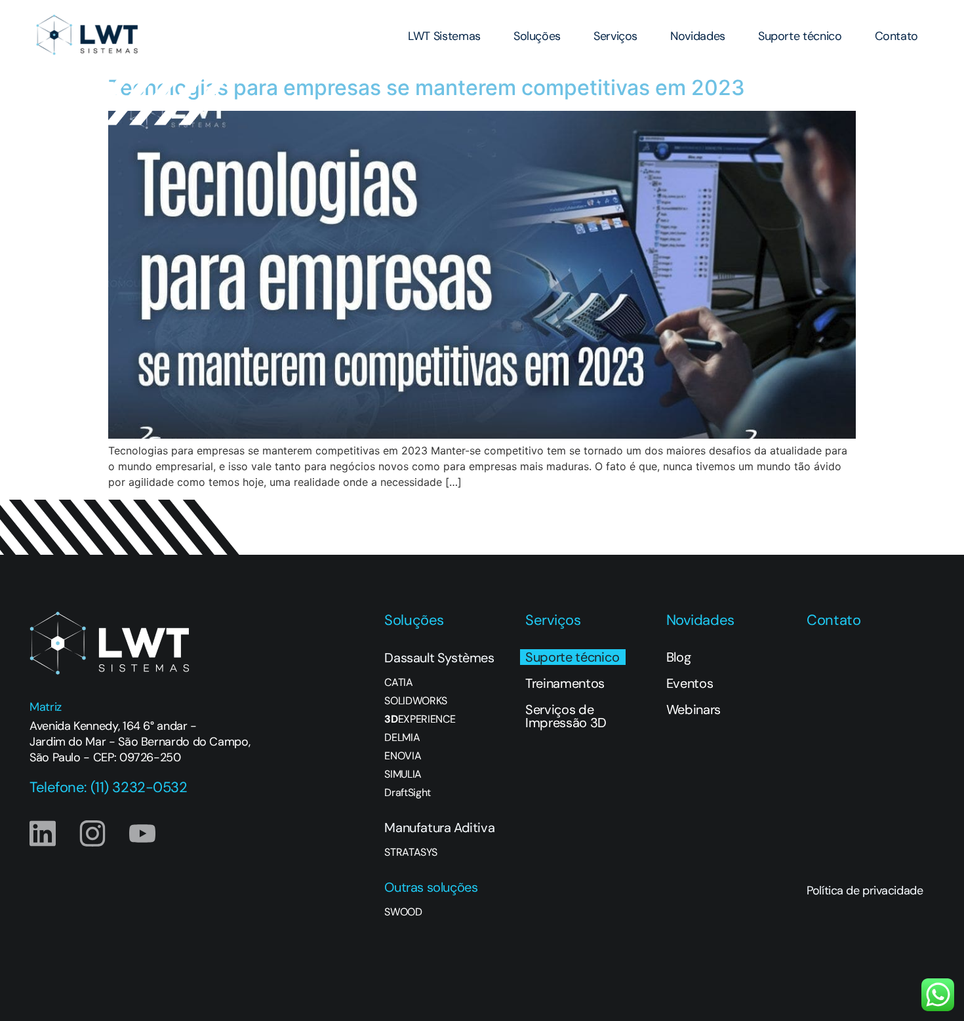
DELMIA (402, 737)
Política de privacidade (865, 890)
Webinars (693, 709)
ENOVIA (402, 756)
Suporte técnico (800, 36)
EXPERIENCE (419, 719)
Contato (896, 36)
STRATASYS (410, 852)
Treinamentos (565, 683)
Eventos (689, 683)
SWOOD (403, 912)
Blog (678, 657)
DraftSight (407, 792)
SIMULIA (403, 774)
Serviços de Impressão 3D (566, 716)
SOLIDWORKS (415, 701)
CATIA (398, 682)
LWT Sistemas (444, 36)
